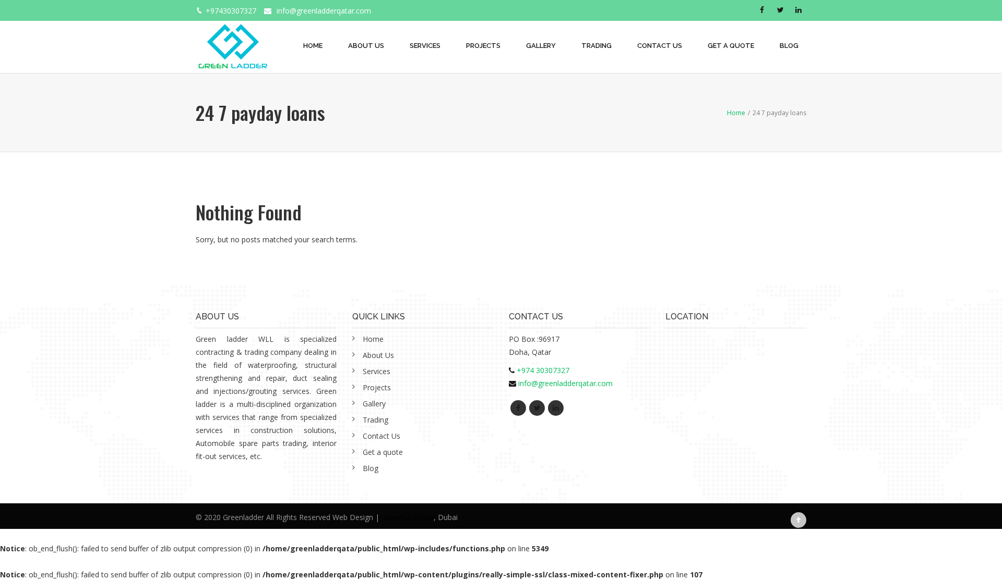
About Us (366, 46)
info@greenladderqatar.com (324, 11)
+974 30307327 (543, 370)
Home (313, 46)
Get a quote (731, 46)
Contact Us (659, 46)
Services (425, 46)
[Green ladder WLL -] (232, 40)
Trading (596, 46)
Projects (483, 46)
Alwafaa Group (409, 517)
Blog (789, 46)
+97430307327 (231, 11)
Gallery (541, 46)
